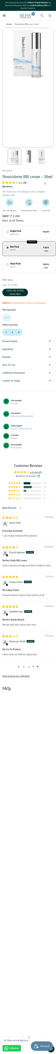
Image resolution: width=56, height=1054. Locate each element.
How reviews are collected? (16, 676)
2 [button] (23, 666)
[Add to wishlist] (45, 184)
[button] (10, 182)
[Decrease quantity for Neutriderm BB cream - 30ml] (6, 332)
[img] (10, 517)
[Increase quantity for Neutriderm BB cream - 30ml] (19, 332)
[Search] (42, 16)
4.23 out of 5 (36, 472)
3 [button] (28, 666)
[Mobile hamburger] (4, 15)
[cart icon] (50, 16)
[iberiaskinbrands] (22, 15)
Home (9, 24)
